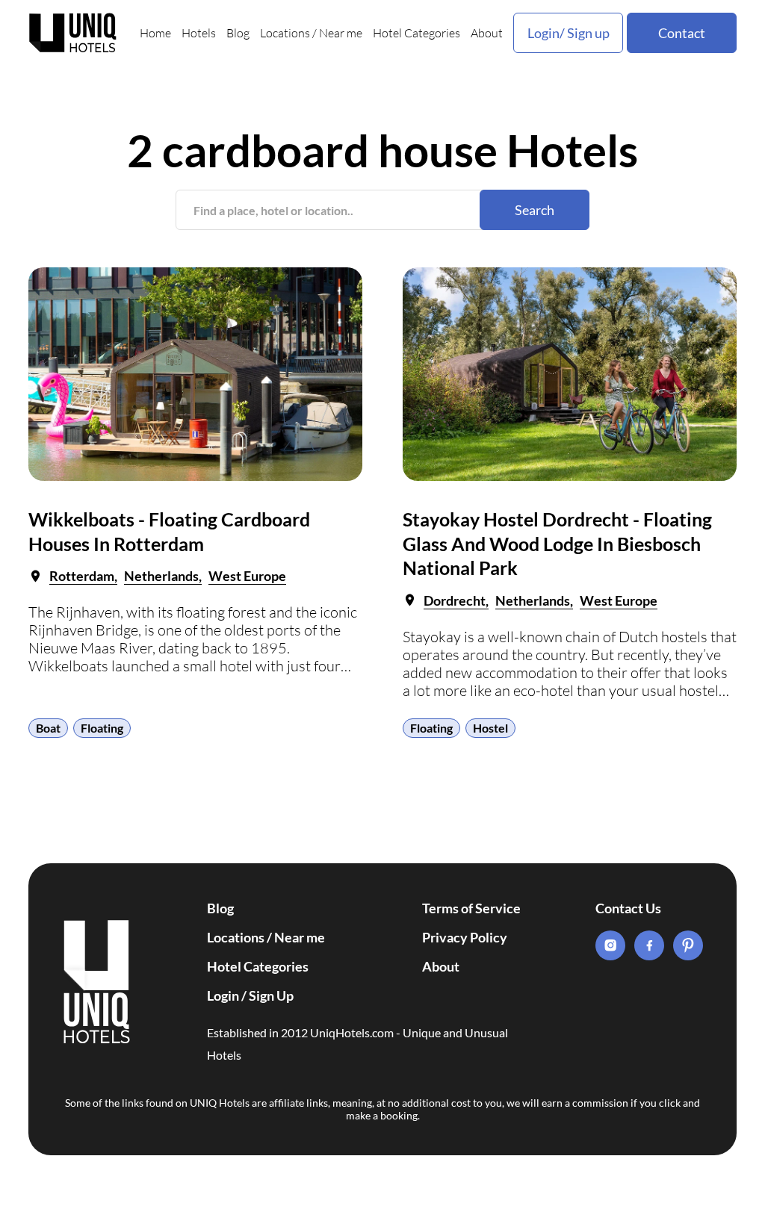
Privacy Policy (464, 937)
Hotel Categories (416, 32)
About (487, 32)
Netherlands (161, 576)
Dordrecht (455, 600)
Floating (102, 728)
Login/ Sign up (568, 33)
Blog (238, 32)
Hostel (490, 728)
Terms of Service (471, 908)
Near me (340, 32)
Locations (285, 32)
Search (534, 210)
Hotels (199, 32)
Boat (48, 728)
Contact (681, 33)
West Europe (247, 576)
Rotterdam (81, 576)
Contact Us (628, 908)
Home (155, 32)
